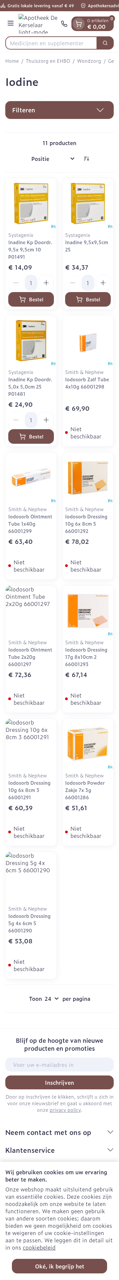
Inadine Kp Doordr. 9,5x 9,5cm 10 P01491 (30, 249)
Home (12, 60)
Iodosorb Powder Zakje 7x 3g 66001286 (85, 790)
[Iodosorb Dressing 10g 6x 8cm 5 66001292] (87, 477)
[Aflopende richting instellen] (86, 159)
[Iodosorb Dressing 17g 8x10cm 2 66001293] (87, 610)
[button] (59, 110)
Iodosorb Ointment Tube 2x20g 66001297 (30, 656)
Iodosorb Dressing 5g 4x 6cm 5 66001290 (29, 923)
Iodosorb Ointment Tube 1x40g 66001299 (30, 523)
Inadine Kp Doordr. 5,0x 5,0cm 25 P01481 (30, 386)
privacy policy (65, 1109)
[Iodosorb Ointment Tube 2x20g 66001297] (31, 610)
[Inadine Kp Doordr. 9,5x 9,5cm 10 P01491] (31, 203)
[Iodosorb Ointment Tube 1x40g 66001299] (31, 477)
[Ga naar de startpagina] (38, 24)
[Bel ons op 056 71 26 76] (64, 23)
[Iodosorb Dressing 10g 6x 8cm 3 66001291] (31, 744)
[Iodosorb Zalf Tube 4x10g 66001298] (87, 340)
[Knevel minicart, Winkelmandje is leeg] (79, 24)
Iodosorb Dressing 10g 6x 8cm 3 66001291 (29, 790)
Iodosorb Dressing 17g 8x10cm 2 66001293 (86, 656)
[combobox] (51, 43)
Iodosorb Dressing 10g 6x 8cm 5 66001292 (86, 523)
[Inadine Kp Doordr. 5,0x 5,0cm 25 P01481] (31, 340)
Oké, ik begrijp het (59, 1266)
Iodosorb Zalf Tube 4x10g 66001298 (87, 383)
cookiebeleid (39, 1247)
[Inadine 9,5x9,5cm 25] (87, 203)
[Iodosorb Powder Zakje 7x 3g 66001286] (87, 744)
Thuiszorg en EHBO (48, 60)
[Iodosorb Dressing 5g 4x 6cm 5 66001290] (31, 877)
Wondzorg (89, 60)
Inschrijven (59, 1082)
